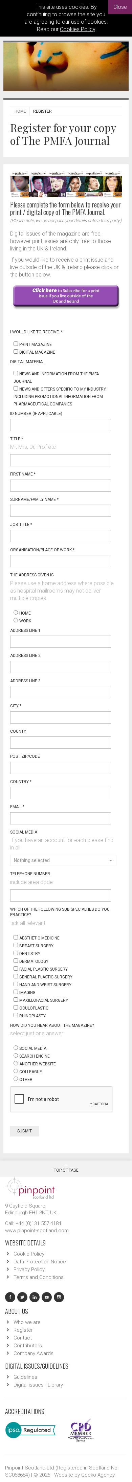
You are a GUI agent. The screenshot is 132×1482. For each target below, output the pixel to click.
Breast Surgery (36, 946)
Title (16, 439)
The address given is (31, 575)
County (18, 731)
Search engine (34, 1056)
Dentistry (29, 953)
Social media (32, 1048)
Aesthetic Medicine (39, 938)
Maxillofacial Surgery (43, 1000)
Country (20, 781)
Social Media (23, 832)
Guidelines (25, 1377)
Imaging (27, 992)
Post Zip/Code (25, 756)
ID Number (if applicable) (36, 413)
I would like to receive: (36, 332)
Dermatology (33, 961)
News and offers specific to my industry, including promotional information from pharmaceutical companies (60, 396)
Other (25, 1079)
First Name (23, 474)
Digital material (27, 361)
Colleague (30, 1071)
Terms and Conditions (39, 1277)
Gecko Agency (98, 1475)
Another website (37, 1064)
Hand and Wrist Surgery (45, 984)
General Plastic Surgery (45, 977)
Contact (23, 1338)
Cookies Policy (77, 29)
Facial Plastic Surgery (43, 969)
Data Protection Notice (40, 1262)
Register (23, 1330)
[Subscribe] (66, 296)
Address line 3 (25, 681)
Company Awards (33, 1353)
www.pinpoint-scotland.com (37, 1230)
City (15, 706)
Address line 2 (25, 655)
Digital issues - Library (38, 1385)
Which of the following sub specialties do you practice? (60, 912)
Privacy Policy (29, 1269)
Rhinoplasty (32, 1016)
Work (25, 621)
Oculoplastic (33, 1008)
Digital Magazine (37, 352)
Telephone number (30, 873)
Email (17, 806)
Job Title (21, 524)
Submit (25, 1131)
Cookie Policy (29, 1254)
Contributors (28, 1346)
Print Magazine (35, 344)
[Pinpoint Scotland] (29, 1187)
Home (20, 111)
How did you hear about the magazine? (52, 1025)
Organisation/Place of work (42, 550)
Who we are (27, 1322)
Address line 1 (25, 630)
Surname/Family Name (34, 499)
